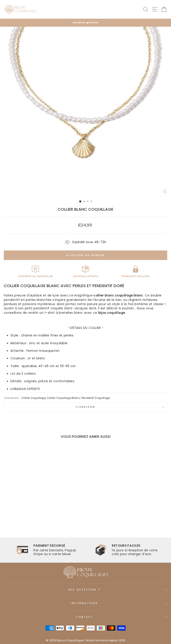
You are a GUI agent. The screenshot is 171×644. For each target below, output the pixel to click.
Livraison (85, 407)
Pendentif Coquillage (95, 398)
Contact (84, 617)
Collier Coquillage (33, 398)
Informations (84, 603)
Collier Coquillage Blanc (63, 398)
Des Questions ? (84, 589)
